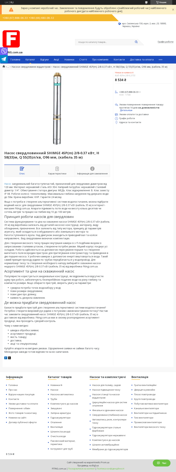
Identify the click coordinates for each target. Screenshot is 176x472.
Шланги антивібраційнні (105, 444)
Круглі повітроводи (144, 399)
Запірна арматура (61, 413)
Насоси (54, 389)
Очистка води (58, 436)
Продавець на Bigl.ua (88, 465)
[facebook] (5, 358)
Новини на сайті (17, 417)
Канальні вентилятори (146, 408)
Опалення (56, 422)
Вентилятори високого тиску (150, 426)
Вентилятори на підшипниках (150, 413)
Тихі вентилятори (143, 417)
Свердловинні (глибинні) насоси (109, 414)
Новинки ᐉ (56, 385)
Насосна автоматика (62, 394)
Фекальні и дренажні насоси (107, 410)
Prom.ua (105, 462)
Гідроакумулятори (60, 417)
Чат (164, 463)
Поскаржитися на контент (81, 468)
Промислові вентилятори (148, 422)
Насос (7, 183)
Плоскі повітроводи (145, 394)
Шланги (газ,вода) (60, 431)
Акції (56, 59)
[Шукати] (136, 42)
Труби (54, 399)
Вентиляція (57, 426)
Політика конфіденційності (110, 468)
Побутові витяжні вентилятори (151, 403)
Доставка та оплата (142, 59)
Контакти (119, 59)
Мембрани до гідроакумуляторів (110, 449)
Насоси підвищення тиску (106, 389)
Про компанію (100, 59)
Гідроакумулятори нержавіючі (108, 435)
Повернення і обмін (19, 408)
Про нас (13, 389)
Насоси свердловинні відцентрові (31, 66)
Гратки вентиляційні (145, 385)
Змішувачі (56, 408)
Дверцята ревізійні (144, 389)
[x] (9, 358)
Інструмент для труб (62, 448)
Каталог (30, 59)
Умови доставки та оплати (23, 403)
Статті (83, 59)
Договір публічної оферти (23, 422)
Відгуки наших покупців (22, 394)
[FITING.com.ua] (11, 39)
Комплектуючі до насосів (64, 403)
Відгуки (44, 59)
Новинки (69, 59)
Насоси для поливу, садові (106, 385)
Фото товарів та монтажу (23, 413)
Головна (15, 59)
